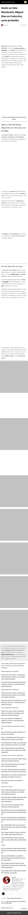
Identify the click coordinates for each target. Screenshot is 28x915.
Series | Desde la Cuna (16, 898)
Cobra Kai (4, 50)
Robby (2, 286)
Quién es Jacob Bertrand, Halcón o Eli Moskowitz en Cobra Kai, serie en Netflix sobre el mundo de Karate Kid (13, 819)
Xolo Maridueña (8, 902)
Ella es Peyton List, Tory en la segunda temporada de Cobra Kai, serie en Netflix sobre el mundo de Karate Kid (13, 812)
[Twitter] (3, 893)
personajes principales (19, 48)
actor (7, 901)
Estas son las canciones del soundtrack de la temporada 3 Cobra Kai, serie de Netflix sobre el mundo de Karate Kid (12, 720)
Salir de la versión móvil (14, 913)
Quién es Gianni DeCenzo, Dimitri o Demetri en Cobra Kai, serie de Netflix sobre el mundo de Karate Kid (13, 840)
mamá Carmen (15, 274)
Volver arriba (24, 908)
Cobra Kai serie (13, 901)
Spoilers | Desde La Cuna (7, 654)
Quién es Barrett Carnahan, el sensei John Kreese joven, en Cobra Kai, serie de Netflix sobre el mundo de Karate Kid (13, 750)
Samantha (5, 281)
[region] (14, 80)
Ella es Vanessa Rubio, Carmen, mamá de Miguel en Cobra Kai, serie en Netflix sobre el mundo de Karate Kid (13, 850)
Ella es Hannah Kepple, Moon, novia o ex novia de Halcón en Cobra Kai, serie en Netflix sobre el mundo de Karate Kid (14, 827)
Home (8, 898)
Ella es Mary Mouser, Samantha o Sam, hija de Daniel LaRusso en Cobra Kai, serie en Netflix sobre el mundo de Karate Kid (14, 799)
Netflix (12, 50)
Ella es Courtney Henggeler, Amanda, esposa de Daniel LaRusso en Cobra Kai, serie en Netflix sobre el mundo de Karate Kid (13, 865)
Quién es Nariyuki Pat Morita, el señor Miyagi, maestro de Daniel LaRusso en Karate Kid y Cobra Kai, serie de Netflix (13, 858)
